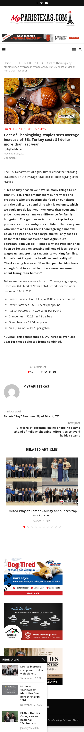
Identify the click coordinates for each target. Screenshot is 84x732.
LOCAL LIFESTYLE (28, 63)
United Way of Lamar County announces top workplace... (42, 513)
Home (7, 63)
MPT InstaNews (37, 129)
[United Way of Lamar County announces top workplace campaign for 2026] (42, 481)
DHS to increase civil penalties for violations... (31, 670)
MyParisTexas (14, 149)
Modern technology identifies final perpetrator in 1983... (30, 693)
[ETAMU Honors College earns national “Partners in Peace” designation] (10, 716)
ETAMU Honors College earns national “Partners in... (30, 718)
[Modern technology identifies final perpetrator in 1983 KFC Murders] (10, 690)
